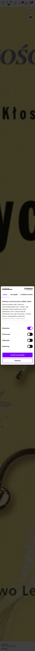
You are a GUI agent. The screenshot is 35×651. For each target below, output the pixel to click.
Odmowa (17, 360)
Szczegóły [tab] (14, 294)
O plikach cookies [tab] (27, 294)
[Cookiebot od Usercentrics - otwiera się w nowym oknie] (25, 289)
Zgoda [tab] (5, 294)
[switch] (30, 334)
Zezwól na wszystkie (17, 355)
